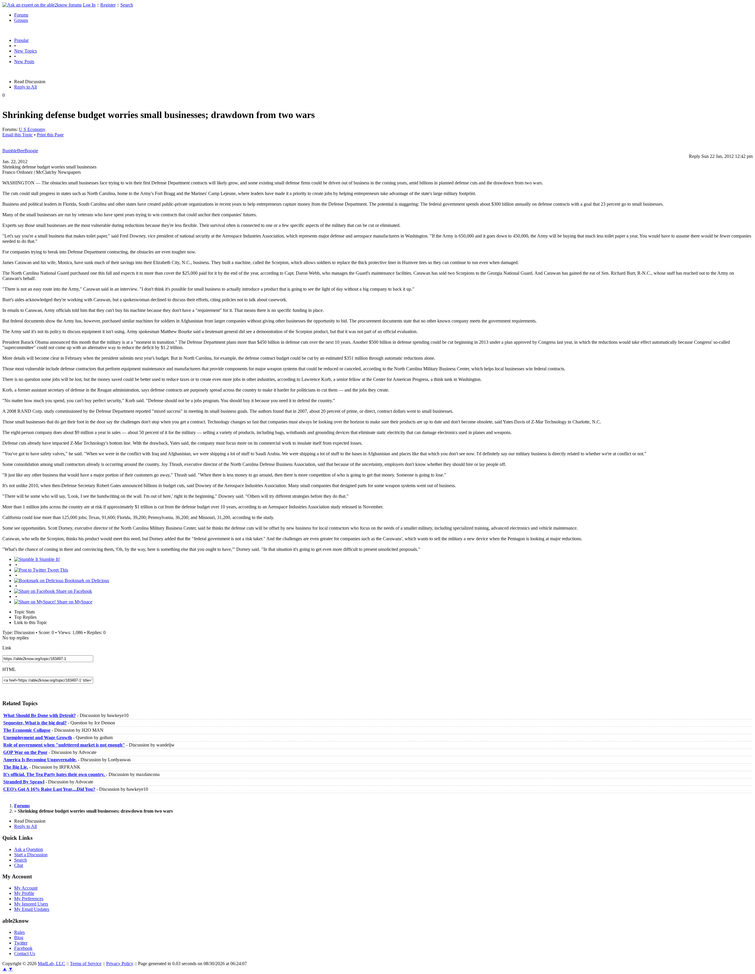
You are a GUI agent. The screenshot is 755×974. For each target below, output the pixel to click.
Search (126, 4)
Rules (19, 932)
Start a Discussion (30, 854)
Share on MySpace (74, 601)
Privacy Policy (119, 963)
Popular (21, 40)
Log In (89, 4)
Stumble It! (49, 559)
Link (6, 647)
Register (108, 4)
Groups (21, 20)
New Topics (25, 50)
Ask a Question (28, 849)
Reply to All (25, 86)
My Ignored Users (31, 903)
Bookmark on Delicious (86, 580)
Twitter (20, 942)
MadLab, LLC (51, 963)
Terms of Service (85, 963)
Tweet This (57, 569)
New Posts (24, 61)
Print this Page (50, 134)
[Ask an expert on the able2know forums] (42, 4)
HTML (9, 669)
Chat (18, 865)
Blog (18, 937)
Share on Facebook (73, 591)
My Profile (24, 893)
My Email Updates (31, 909)
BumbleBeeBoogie (20, 150)
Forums (21, 14)
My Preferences (28, 898)
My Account (25, 887)
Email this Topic (17, 134)
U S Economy (32, 129)
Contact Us (24, 953)
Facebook (23, 948)
